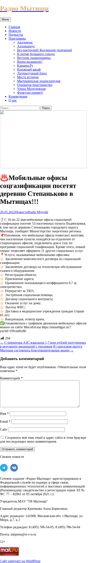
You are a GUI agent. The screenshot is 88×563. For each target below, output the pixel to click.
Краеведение (18, 96)
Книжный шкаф (29, 69)
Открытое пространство (34, 85)
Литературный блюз (32, 73)
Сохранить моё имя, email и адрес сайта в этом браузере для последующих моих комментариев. (43, 439)
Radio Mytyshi (38, 212)
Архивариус (26, 46)
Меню (5, 19)
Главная (14, 27)
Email (5, 421)
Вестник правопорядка (34, 58)
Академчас (25, 42)
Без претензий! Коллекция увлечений (44, 50)
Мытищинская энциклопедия (38, 81)
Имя (4, 413)
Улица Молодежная (31, 89)
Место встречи (28, 77)
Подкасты (16, 34)
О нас (13, 100)
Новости (15, 31)
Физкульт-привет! (30, 92)
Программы (17, 38)
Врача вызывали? (30, 62)
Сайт (3, 429)
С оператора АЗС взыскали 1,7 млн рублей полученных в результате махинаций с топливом (43, 344)
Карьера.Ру (25, 65)
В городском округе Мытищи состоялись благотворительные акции (41, 348)
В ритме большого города (36, 54)
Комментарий (11, 378)
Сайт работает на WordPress (20, 561)
